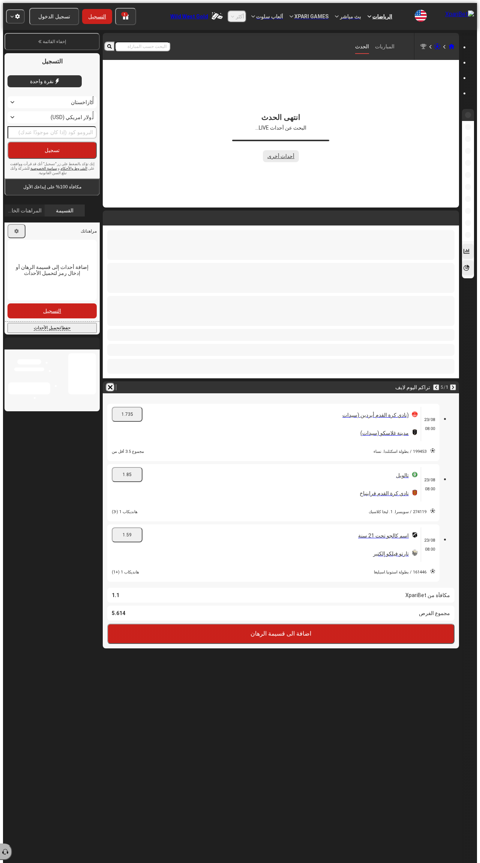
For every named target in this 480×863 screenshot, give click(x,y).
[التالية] (436, 387)
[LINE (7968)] (451, 46)
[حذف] (110, 387)
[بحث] (109, 46)
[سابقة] (453, 387)
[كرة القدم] (437, 46)
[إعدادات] (17, 231)
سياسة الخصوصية (43, 168)
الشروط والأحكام (73, 168)
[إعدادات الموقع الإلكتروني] (15, 16)
